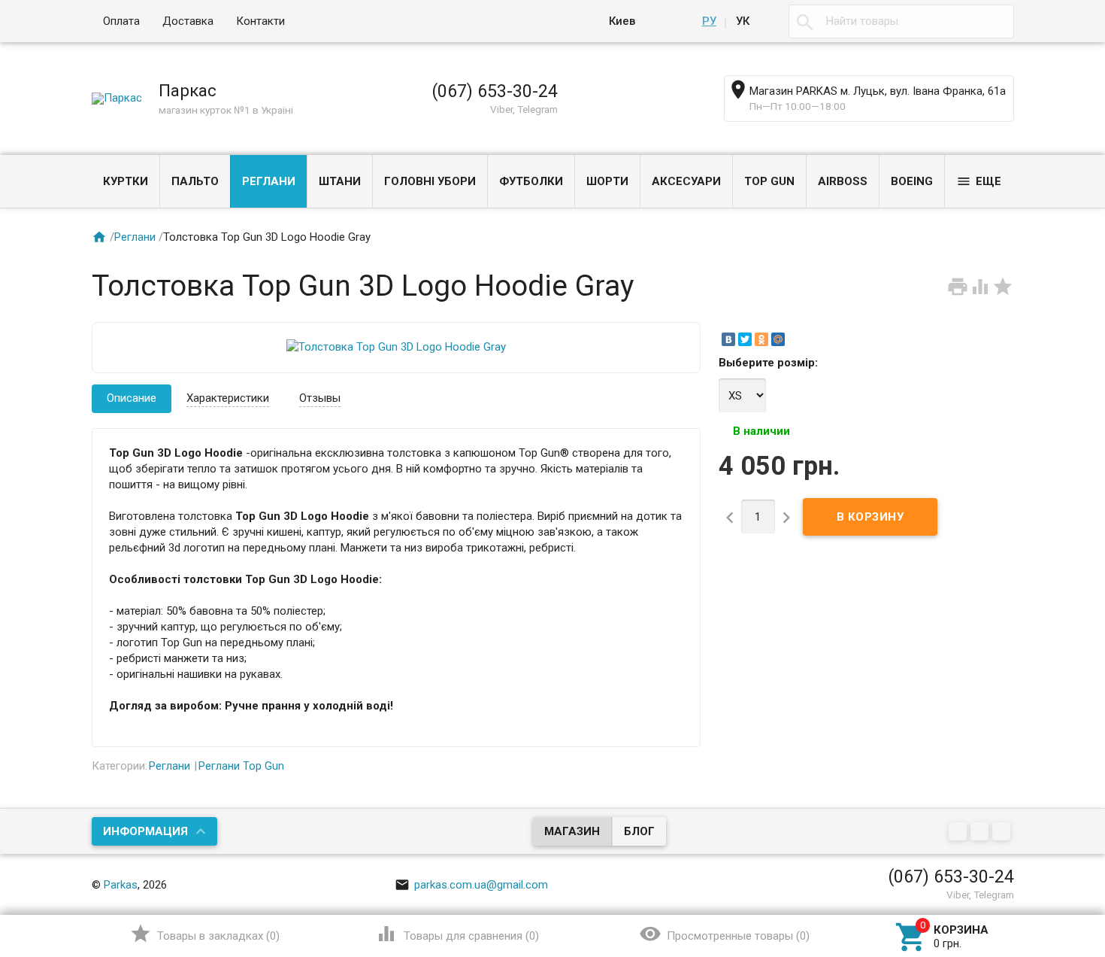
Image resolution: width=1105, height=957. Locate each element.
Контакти (260, 21)
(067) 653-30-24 (494, 91)
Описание (131, 398)
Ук (742, 21)
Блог (639, 831)
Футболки (531, 181)
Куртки (125, 181)
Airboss (842, 181)
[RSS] (981, 832)
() (204, 933)
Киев (622, 21)
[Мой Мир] (778, 339)
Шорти (607, 181)
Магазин (572, 831)
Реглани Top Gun (241, 766)
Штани (340, 181)
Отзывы (320, 398)
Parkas (121, 885)
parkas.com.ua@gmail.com (471, 885)
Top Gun (769, 181)
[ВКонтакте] (728, 339)
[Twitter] (745, 339)
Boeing (912, 181)
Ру (709, 21)
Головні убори (430, 181)
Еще (978, 181)
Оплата (121, 21)
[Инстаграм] (1003, 832)
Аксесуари (686, 181)
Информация (145, 831)
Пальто (195, 181)
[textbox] (901, 21)
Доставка (187, 21)
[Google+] (959, 832)
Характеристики (227, 398)
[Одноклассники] (761, 339)
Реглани (268, 181)
